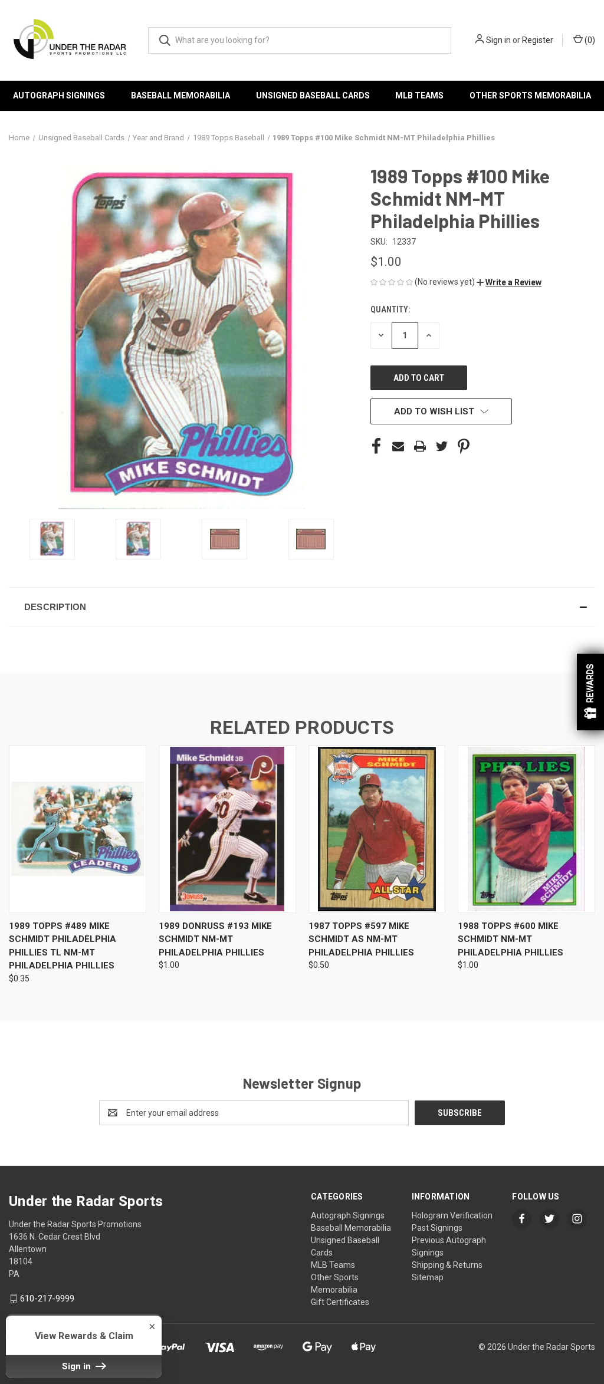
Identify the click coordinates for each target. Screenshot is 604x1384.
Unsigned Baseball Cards (313, 95)
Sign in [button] (77, 1366)
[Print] (420, 446)
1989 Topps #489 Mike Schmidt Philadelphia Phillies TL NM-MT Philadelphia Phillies (62, 946)
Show (590, 692)
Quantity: (390, 309)
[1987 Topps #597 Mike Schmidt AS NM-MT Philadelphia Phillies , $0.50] (377, 829)
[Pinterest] (464, 446)
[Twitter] (442, 446)
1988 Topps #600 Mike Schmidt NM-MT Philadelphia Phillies (510, 939)
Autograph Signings (59, 95)
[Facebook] (376, 446)
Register (537, 40)
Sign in (498, 40)
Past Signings (437, 1228)
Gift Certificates (340, 1302)
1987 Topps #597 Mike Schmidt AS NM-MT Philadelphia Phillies (361, 939)
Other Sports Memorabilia (530, 95)
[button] (509, 282)
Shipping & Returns (447, 1265)
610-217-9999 (47, 1298)
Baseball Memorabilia (180, 95)
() (589, 40)
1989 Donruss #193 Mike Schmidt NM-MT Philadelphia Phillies (215, 939)
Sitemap (428, 1277)
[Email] (398, 446)
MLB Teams (419, 95)
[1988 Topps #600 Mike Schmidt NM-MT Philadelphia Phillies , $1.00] (526, 829)
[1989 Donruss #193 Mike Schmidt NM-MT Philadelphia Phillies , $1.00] (227, 829)
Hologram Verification (452, 1215)
